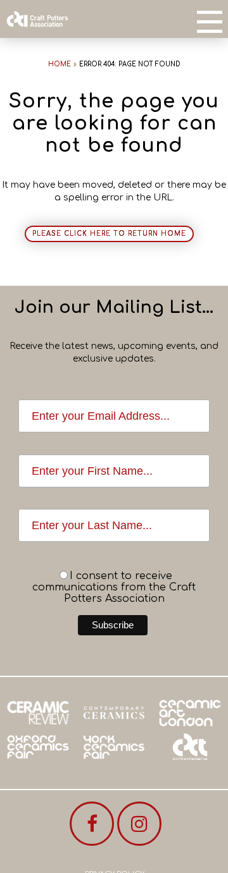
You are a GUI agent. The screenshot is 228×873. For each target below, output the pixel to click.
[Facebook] (92, 824)
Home (59, 64)
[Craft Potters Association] (37, 19)
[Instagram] (139, 824)
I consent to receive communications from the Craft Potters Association (114, 587)
